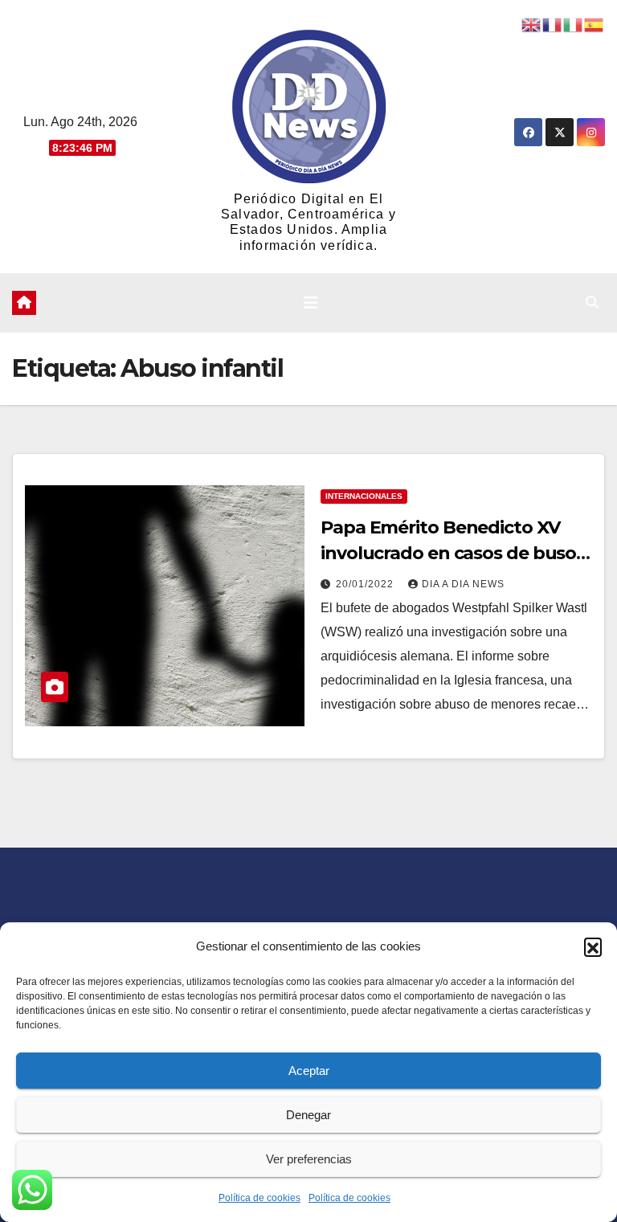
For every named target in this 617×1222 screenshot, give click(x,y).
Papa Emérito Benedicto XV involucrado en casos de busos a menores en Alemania (453, 553)
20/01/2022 (366, 584)
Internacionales (363, 496)
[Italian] (573, 24)
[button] (593, 946)
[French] (552, 24)
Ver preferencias (309, 1159)
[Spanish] (594, 24)
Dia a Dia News (463, 584)
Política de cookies (259, 1198)
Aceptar (308, 1070)
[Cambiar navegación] (311, 303)
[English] (531, 24)
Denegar (308, 1115)
